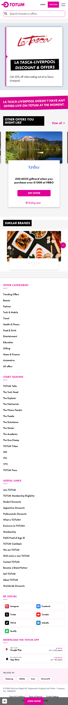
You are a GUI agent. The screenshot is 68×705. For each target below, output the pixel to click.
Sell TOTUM (9, 573)
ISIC (5, 452)
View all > (58, 123)
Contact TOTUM (11, 562)
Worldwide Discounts (14, 586)
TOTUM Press (10, 470)
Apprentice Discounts (14, 507)
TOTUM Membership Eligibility (19, 495)
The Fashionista (11, 404)
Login (42, 4)
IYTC (5, 464)
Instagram (14, 606)
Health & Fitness (11, 324)
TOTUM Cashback (12, 543)
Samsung (9, 678)
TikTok (13, 622)
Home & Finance (11, 354)
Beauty (6, 300)
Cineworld (45, 678)
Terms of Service (35, 696)
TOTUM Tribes (10, 446)
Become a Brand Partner (15, 567)
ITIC (5, 458)
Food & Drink (9, 330)
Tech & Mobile (10, 312)
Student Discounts (12, 501)
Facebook (46, 606)
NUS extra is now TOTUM (16, 555)
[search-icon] (6, 14)
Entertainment (10, 336)
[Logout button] (63, 5)
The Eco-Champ (11, 440)
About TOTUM (10, 579)
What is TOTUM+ (12, 519)
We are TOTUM (11, 549)
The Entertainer (11, 422)
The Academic (10, 434)
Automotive (9, 360)
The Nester (8, 428)
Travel (6, 318)
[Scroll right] (63, 245)
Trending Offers (11, 294)
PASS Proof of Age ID (14, 538)
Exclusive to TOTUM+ (14, 525)
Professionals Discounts (15, 514)
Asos (33, 678)
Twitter (13, 614)
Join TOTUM (9, 490)
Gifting (6, 348)
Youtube (45, 614)
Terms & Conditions (17, 696)
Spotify (13, 631)
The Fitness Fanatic (12, 410)
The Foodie (8, 416)
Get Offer (34, 193)
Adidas (22, 678)
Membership (9, 531)
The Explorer (9, 398)
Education (8, 342)
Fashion (7, 306)
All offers (7, 366)
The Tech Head (10, 392)
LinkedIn (45, 622)
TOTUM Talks (10, 386)
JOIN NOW (53, 4)
